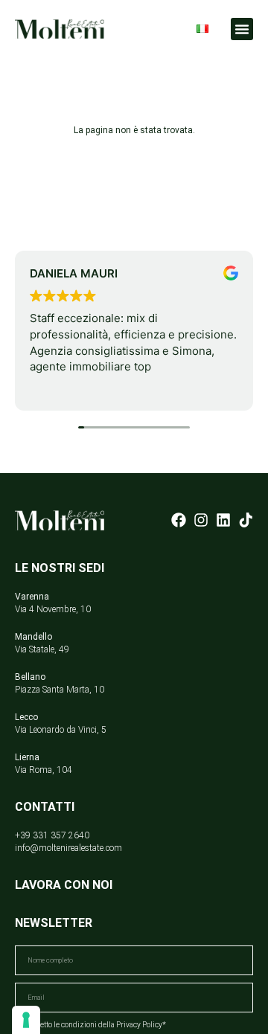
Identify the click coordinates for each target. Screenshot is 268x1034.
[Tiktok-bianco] (245, 520)
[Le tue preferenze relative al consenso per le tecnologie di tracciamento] (26, 1020)
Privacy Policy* (141, 1025)
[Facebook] (178, 520)
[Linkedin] (223, 520)
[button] (242, 29)
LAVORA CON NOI (63, 885)
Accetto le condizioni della (97, 1025)
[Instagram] (201, 520)
